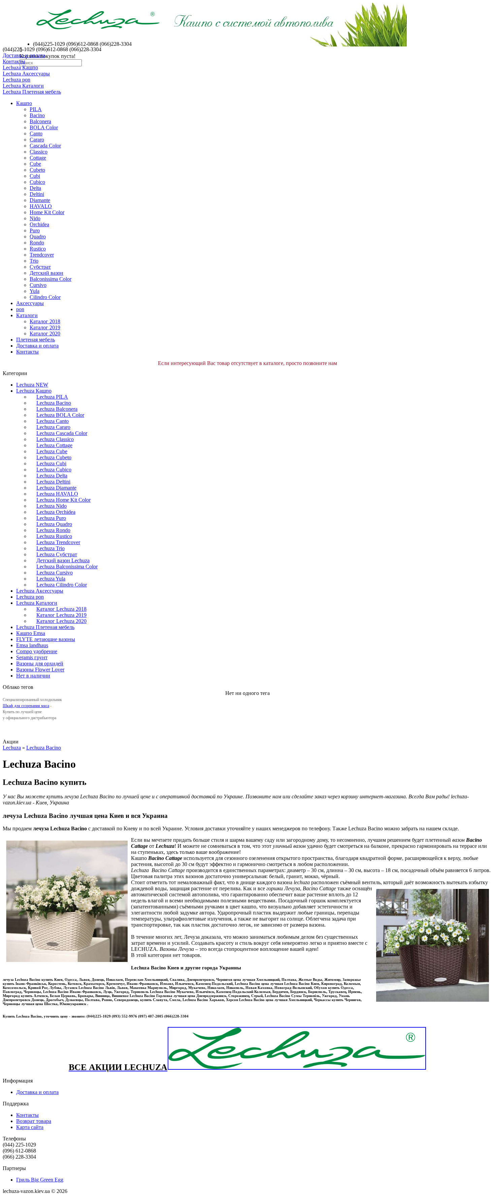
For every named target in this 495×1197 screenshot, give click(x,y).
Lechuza (12, 748)
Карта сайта (29, 1127)
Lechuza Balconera (56, 409)
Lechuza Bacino (53, 403)
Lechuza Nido (51, 506)
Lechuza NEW (32, 385)
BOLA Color (44, 127)
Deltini (37, 194)
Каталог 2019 (45, 327)
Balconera (40, 121)
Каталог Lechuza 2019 (61, 615)
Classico (38, 152)
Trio (34, 261)
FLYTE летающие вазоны (45, 639)
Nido (35, 218)
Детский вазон (46, 273)
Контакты (14, 61)
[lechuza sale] (296, 1068)
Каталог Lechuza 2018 (61, 609)
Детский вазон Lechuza (63, 560)
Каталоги (27, 315)
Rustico (38, 249)
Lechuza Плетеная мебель (32, 92)
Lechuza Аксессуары (26, 73)
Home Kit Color (47, 212)
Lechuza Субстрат (56, 554)
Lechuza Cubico (53, 469)
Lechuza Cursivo (54, 572)
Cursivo (38, 285)
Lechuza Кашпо (20, 67)
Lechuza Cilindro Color (61, 585)
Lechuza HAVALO (57, 494)
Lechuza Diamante (56, 488)
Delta (35, 188)
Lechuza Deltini (53, 482)
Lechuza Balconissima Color (67, 566)
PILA (36, 109)
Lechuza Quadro (54, 524)
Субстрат (40, 267)
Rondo (37, 242)
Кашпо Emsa (30, 633)
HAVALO (41, 206)
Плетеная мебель (35, 339)
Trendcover (42, 255)
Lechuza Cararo (53, 427)
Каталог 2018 (45, 321)
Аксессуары (30, 303)
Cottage (38, 158)
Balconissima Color (50, 279)
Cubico (37, 182)
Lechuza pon (16, 79)
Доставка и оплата (24, 55)
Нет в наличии (33, 675)
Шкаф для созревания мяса (26, 705)
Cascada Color (45, 145)
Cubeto (37, 170)
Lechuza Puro (51, 518)
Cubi (35, 176)
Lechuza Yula (50, 578)
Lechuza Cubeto (53, 457)
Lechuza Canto (52, 421)
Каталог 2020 (45, 333)
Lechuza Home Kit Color (63, 500)
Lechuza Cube (51, 451)
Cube (35, 164)
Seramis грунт (31, 657)
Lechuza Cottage (54, 445)
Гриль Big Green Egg (39, 1180)
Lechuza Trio (50, 548)
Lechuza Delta (51, 475)
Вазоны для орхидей (39, 663)
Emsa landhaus (32, 645)
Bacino (37, 115)
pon (20, 309)
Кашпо (24, 103)
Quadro (38, 236)
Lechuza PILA (52, 397)
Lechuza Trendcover (58, 542)
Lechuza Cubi (51, 463)
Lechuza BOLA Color (60, 415)
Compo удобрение (36, 651)
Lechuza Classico (55, 439)
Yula (34, 291)
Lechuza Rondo (53, 530)
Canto (36, 133)
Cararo (37, 139)
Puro (35, 230)
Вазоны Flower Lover (40, 669)
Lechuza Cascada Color (61, 433)
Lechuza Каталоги (23, 86)
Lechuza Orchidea (55, 512)
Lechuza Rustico (54, 536)
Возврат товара (33, 1121)
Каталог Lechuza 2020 (61, 621)
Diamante (40, 200)
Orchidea (39, 224)
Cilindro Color (45, 297)
